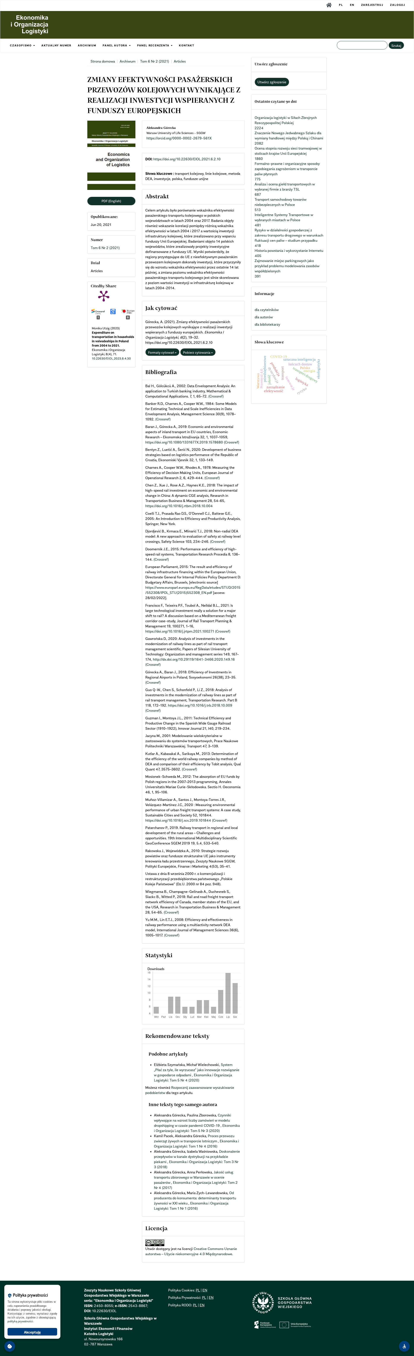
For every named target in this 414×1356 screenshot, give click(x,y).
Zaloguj (397, 4)
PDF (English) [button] (111, 201)
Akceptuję (32, 1332)
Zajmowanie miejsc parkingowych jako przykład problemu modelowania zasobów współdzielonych (287, 266)
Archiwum (127, 61)
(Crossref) (216, 396)
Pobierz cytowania (197, 352)
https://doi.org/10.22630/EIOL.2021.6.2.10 (187, 159)
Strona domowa (103, 61)
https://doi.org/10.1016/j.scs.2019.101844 (178, 820)
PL (341, 4)
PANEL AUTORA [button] (115, 45)
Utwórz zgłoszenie (271, 82)
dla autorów (264, 317)
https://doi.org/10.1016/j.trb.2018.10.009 (200, 705)
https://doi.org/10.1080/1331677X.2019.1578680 (184, 442)
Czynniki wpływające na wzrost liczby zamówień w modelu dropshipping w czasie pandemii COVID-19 (192, 1120)
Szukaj (396, 45)
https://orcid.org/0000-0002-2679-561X (179, 138)
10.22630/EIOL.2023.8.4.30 (111, 358)
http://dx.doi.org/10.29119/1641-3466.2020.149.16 (194, 659)
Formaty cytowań (161, 352)
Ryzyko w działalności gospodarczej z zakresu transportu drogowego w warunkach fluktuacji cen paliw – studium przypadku (289, 235)
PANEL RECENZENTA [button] (154, 45)
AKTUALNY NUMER (56, 45)
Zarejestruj (372, 4)
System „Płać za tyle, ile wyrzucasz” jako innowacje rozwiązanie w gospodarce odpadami (196, 1069)
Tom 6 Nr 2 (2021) (154, 61)
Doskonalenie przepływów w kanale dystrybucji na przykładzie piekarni (197, 1156)
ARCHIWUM (87, 45)
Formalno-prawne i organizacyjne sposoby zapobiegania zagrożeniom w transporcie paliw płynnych (287, 168)
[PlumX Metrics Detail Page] (104, 296)
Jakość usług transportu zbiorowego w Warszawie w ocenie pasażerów (193, 1177)
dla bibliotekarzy (267, 324)
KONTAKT (186, 45)
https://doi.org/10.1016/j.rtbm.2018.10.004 (179, 506)
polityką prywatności (20, 1321)
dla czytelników (267, 310)
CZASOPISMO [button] (21, 45)
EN (352, 4)
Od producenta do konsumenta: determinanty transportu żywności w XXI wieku (195, 1198)
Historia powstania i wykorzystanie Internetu (289, 250)
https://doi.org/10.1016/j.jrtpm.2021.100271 (179, 631)
